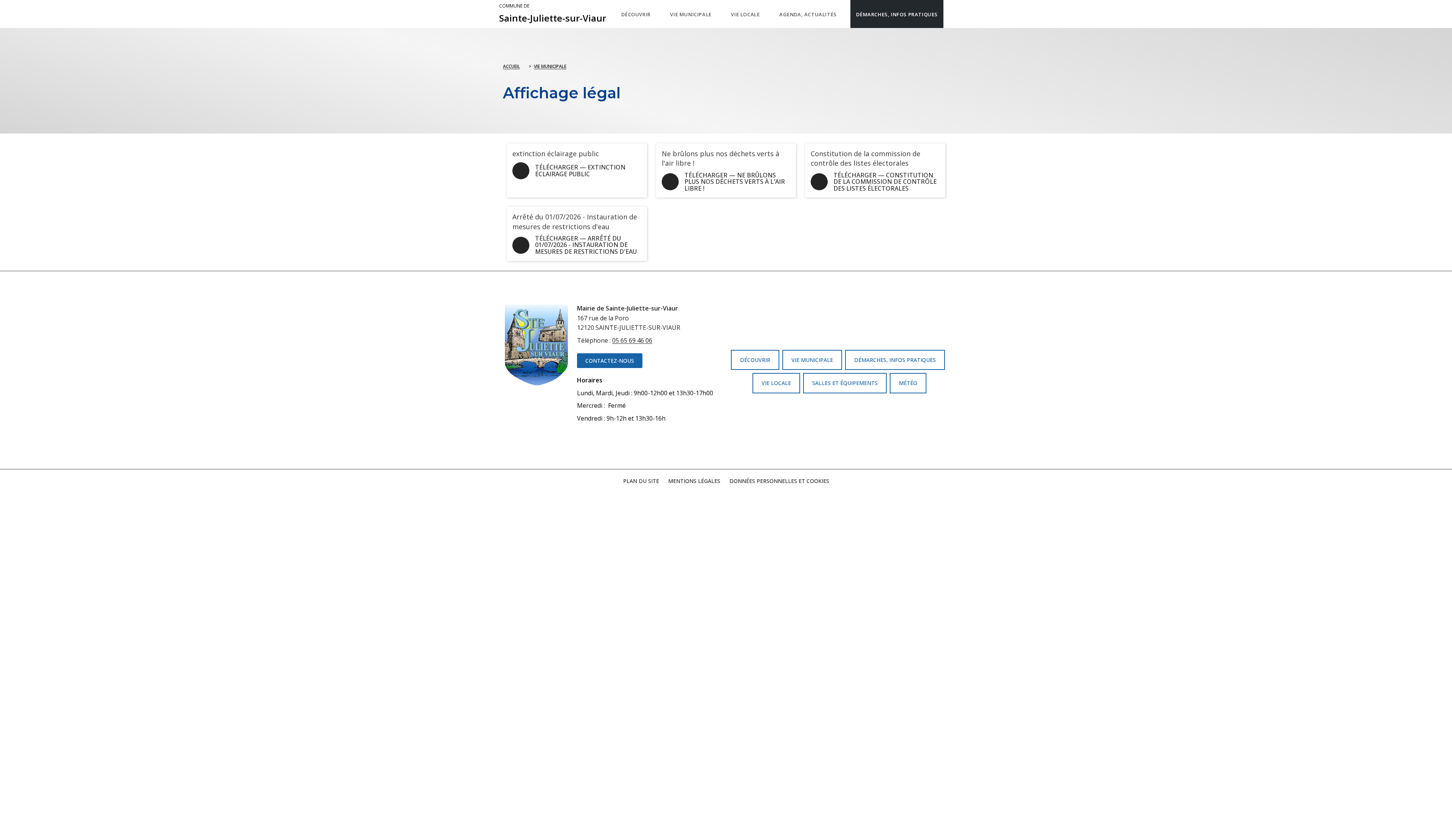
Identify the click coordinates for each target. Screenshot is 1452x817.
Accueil (511, 66)
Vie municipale (550, 66)
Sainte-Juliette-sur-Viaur (552, 14)
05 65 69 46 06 (632, 340)
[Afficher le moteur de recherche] (951, 14)
